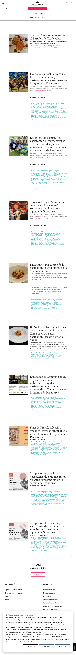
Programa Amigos (49, 593)
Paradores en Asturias (43, 114)
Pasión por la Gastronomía (38, 47)
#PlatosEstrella (35, 45)
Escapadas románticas (51, 109)
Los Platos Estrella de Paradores (39, 111)
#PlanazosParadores (46, 170)
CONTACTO (38, 574)
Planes (44, 115)
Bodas (7, 599)
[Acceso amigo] (71, 2)
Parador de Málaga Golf (37, 502)
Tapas (52, 183)
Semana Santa (34, 48)
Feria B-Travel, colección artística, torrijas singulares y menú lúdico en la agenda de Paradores (48, 432)
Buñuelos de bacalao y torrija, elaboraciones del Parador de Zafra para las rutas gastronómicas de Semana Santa (48, 333)
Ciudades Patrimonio (56, 105)
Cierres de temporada (50, 599)
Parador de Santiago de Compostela (55, 502)
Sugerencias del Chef (52, 48)
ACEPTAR (46, 647)
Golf (61, 238)
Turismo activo (61, 244)
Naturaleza (34, 112)
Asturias (62, 232)
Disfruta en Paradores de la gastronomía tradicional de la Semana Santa (48, 268)
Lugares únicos (35, 404)
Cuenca (33, 106)
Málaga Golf (45, 499)
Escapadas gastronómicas (50, 107)
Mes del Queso (53, 303)
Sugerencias (42, 48)
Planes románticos (50, 116)
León (64, 110)
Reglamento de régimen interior (54, 606)
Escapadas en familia (36, 107)
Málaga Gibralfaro (36, 499)
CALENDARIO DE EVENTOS (43, 90)
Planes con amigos (52, 115)
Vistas (32, 246)
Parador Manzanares (61, 112)
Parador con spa (53, 448)
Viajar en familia (44, 454)
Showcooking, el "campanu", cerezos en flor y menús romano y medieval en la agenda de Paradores (48, 206)
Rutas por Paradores (50, 182)
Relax (44, 407)
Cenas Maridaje (45, 105)
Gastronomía (51, 45)
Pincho (48, 179)
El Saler (55, 442)
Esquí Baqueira (62, 109)
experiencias (43, 45)
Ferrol (63, 177)
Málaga (57, 498)
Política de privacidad (50, 609)
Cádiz (53, 299)
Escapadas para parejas (37, 109)
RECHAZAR (62, 647)
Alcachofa (56, 170)
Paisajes (51, 239)
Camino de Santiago (49, 172)
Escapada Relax (40, 106)
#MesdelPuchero (35, 103)
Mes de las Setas (60, 499)
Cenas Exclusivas (35, 105)
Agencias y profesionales (13, 590)
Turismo (54, 244)
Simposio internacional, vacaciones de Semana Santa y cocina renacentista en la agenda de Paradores (48, 478)
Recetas (48, 47)
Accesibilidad (47, 596)
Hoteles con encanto (44, 110)
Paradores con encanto (37, 241)
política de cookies (32, 642)
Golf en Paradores (36, 239)
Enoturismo (54, 173)
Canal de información (50, 603)
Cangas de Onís (60, 172)
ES (6, 8)
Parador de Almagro (48, 112)
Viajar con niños (35, 454)
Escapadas (48, 106)
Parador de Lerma (61, 500)
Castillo (62, 103)
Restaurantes (55, 47)
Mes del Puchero (35, 500)
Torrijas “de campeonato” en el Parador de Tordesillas (48, 37)
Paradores (59, 45)
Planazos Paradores (36, 115)
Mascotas (52, 499)
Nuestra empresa (49, 590)
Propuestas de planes (36, 117)
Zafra (53, 358)
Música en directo (60, 111)
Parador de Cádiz (35, 304)
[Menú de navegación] (3, 3)
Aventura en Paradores (47, 103)
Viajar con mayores (53, 453)
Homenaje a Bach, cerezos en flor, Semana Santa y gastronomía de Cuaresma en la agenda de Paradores (48, 78)
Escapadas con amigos (58, 106)
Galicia (43, 498)
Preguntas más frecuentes (14, 593)
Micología (51, 111)
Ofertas (40, 112)
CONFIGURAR (30, 647)
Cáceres (57, 103)
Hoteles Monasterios (56, 110)
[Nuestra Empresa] (66, 3)
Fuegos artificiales (36, 498)
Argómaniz (56, 232)
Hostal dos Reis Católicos (60, 447)
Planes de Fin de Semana (37, 116)
